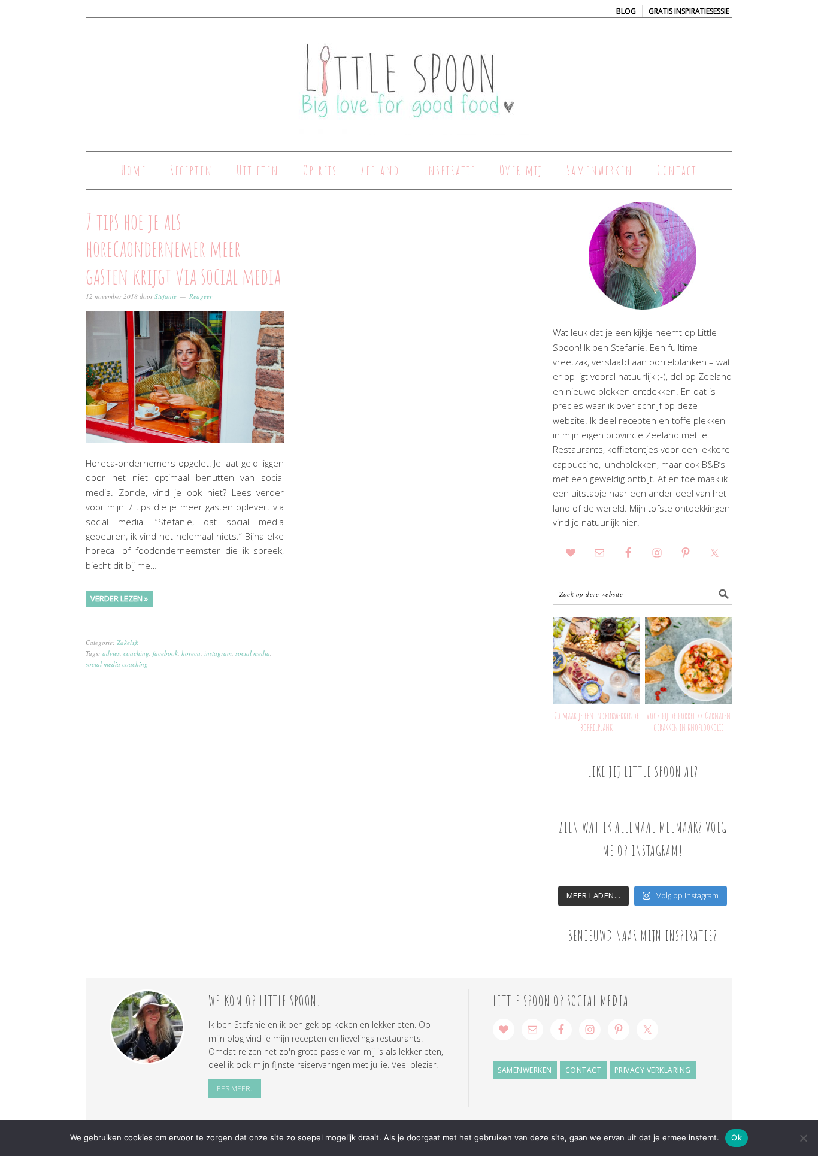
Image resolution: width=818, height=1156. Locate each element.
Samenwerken (525, 1070)
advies (111, 653)
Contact (583, 1070)
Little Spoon (409, 79)
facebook (165, 653)
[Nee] (803, 1138)
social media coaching (117, 663)
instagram (218, 653)
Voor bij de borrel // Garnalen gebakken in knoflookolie (688, 721)
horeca (191, 653)
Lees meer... (234, 1089)
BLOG (626, 11)
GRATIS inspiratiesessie (689, 11)
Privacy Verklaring (652, 1070)
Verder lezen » (119, 598)
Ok (736, 1137)
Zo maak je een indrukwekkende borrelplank (597, 721)
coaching (136, 653)
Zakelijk (127, 642)
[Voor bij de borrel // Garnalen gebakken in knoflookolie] (688, 660)
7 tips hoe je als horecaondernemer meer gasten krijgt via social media (183, 248)
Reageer (200, 296)
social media (252, 653)
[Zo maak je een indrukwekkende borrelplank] (596, 660)
